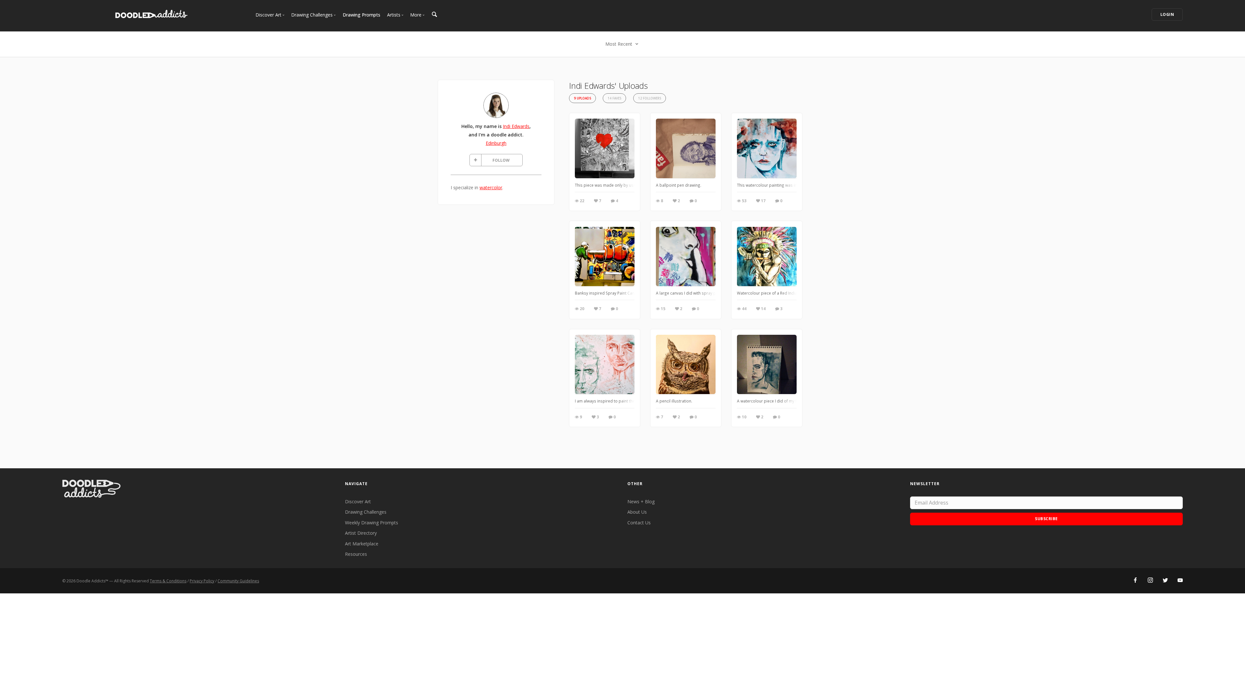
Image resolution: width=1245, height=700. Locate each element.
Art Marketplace (361, 544)
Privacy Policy (202, 581)
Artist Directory (361, 533)
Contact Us (639, 522)
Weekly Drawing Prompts (371, 522)
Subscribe (1046, 518)
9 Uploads (582, 98)
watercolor (491, 187)
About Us (637, 512)
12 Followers (649, 98)
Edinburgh (496, 143)
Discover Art (358, 501)
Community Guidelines (238, 581)
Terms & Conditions (168, 581)
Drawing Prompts (361, 15)
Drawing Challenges (365, 512)
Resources (356, 554)
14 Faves (614, 98)
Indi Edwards (516, 126)
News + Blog (641, 501)
